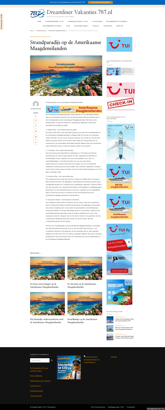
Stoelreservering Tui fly (54, 21)
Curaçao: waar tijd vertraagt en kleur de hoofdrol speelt (124, 337)
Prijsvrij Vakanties (36, 376)
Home (39, 21)
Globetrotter (36, 108)
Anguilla (96, 26)
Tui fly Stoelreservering (98, 407)
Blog (68, 26)
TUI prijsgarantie (36, 396)
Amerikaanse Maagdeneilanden (40, 36)
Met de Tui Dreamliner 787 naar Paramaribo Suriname (124, 328)
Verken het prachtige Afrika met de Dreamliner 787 (124, 320)
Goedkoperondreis (36, 391)
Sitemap (114, 357)
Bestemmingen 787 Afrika (52, 26)
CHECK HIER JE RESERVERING (100, 2)
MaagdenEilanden (80, 26)
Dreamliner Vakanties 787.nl (79, 12)
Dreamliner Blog (120, 317)
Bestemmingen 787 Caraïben (116, 21)
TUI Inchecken (97, 21)
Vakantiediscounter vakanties (40, 381)
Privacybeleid (51, 407)
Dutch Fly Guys (35, 386)
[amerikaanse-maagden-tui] (74, 107)
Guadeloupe (107, 26)
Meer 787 (120, 26)
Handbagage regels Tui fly (78, 21)
